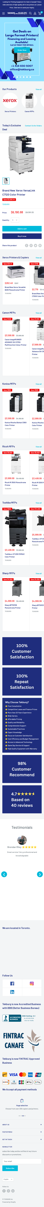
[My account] (35, 13)
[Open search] (30, 13)
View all (39, 89)
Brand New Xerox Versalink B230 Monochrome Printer (15, 288)
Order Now (22, 50)
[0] (39, 13)
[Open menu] (3, 13)
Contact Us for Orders (33, 126)
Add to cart (22, 229)
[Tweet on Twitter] (35, 245)
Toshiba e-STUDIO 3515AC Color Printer (15, 555)
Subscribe (10, 1168)
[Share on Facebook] (26, 245)
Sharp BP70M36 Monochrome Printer (13, 606)
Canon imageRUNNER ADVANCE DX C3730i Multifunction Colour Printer (16, 342)
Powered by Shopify (9, 1202)
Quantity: (6, 220)
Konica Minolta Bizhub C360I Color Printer (16, 423)
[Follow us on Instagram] (8, 1191)
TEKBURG (6, 204)
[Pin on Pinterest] (31, 245)
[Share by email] (40, 245)
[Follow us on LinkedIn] (13, 1191)
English (6, 1179)
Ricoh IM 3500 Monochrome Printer (15, 483)
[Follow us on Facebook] (4, 1191)
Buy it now (22, 236)
